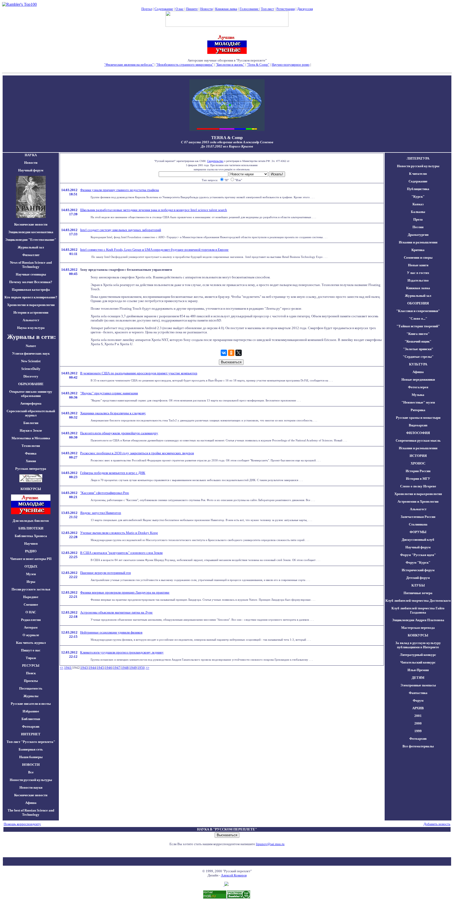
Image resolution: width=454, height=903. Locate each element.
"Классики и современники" (418, 311)
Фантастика (418, 693)
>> (147, 668)
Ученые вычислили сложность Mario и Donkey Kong (119, 533)
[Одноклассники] (231, 353)
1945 (100, 668)
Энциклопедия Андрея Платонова (418, 620)
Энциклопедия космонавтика (30, 232)
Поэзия (418, 227)
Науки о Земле (31, 430)
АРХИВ (418, 708)
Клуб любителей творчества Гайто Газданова (418, 610)
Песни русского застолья (31, 589)
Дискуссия (305, 9)
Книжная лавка (226, 9)
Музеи (31, 574)
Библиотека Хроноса (31, 536)
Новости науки (30, 787)
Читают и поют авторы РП (30, 559)
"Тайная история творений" (418, 326)
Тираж (31, 658)
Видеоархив (418, 425)
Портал (146, 9)
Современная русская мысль (418, 440)
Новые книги (418, 265)
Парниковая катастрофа (31, 290)
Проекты (31, 681)
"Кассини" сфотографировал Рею (104, 493)
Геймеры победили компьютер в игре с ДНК (112, 473)
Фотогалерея (418, 387)
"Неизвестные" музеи (418, 402)
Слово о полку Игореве (418, 486)
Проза (418, 219)
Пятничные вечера (418, 593)
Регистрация (285, 9)
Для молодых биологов (31, 521)
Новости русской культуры (31, 780)
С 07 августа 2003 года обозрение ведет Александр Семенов (227, 142)
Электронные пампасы (418, 685)
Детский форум (418, 578)
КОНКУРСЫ (418, 635)
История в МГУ (418, 479)
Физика (31, 453)
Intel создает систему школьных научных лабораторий (120, 230)
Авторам (31, 627)
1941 (67, 668)
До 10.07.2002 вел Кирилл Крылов (227, 146)
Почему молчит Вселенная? (30, 282)
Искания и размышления (418, 242)
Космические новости (30, 224)
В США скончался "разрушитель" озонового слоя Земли (121, 553)
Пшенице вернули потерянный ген (105, 573)
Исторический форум (418, 570)
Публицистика (418, 189)
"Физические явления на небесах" (129, 65)
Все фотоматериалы (418, 746)
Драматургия (418, 235)
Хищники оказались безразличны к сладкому (113, 413)
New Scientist (30, 361)
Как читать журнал (31, 643)
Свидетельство (215, 161)
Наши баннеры (31, 757)
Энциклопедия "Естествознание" (30, 240)
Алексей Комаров (234, 875)
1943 (84, 668)
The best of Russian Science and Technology (31, 812)
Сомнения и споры (418, 257)
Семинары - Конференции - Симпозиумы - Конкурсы (227, 69)
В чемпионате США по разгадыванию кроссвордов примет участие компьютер (138, 373)
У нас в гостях (418, 273)
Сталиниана (418, 524)
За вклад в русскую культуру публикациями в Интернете (418, 645)
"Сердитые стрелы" (418, 357)
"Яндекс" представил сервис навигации (109, 393)
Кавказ (418, 204)
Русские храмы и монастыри (418, 418)
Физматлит (30, 255)
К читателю (418, 174)
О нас (180, 9)
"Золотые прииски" (418, 349)
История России (418, 471)
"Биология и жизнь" (230, 65)
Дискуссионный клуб (418, 540)
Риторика (418, 410)
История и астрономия (30, 312)
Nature (31, 346)
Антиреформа (31, 403)
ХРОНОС (418, 463)
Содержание (163, 9)
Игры (31, 582)
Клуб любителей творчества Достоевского (418, 601)
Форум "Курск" (418, 562)
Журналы (30, 696)
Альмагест (31, 320)
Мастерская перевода (418, 628)
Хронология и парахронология (31, 305)
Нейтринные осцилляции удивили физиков (111, 632)
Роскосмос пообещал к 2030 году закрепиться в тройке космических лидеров (137, 453)
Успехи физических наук (31, 353)
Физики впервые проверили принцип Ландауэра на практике (124, 592)
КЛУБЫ (418, 585)
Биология (30, 423)
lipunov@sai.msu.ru (270, 844)
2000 (418, 723)
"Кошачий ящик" (418, 341)
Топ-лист (267, 9)
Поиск (31, 673)
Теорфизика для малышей (331, 65)
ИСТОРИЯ (418, 456)
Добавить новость (437, 824)
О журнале (31, 635)
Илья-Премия (418, 670)
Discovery (30, 376)
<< (61, 668)
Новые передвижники (418, 379)
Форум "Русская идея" (418, 555)
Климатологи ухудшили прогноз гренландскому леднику (122, 652)
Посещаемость (30, 688)
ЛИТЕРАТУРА (418, 158)
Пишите (192, 9)
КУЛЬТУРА (418, 364)
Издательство (418, 280)
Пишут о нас (30, 650)
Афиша (31, 803)
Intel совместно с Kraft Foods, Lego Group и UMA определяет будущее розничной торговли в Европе (154, 250)
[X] (238, 353)
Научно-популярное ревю (290, 65)
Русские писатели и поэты (31, 704)
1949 (133, 668)
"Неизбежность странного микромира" (184, 65)
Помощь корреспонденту (22, 824)
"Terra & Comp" (258, 65)
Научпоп (31, 543)
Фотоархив (30, 726)
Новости (206, 9)
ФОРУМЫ (418, 532)
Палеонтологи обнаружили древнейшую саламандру (119, 433)
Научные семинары (31, 274)
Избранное (31, 711)
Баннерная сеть (31, 749)
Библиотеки (31, 719)
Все (31, 772)
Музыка (418, 395)
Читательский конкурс (418, 662)
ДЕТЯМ (418, 678)
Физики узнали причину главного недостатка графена (119, 190)
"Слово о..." (418, 318)
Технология (31, 446)
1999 (418, 731)
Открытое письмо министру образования (30, 394)
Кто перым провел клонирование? (30, 297)
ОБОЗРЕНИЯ (418, 303)
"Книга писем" (418, 334)
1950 (141, 668)
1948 (124, 668)
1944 (92, 668)
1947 (116, 668)
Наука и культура (31, 328)
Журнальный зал (31, 247)
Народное (30, 597)
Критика (418, 250)
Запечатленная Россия (418, 517)
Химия (31, 461)
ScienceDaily (30, 369)
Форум (418, 700)
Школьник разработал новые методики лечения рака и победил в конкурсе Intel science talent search (153, 210)
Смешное (31, 604)
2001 (418, 716)
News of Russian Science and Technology (31, 265)
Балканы (418, 212)
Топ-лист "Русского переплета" (31, 742)
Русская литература (30, 469)
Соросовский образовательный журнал (31, 413)
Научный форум (30, 170)
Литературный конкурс (418, 655)
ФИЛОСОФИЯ (418, 433)
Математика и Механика (31, 438)
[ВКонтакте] (224, 353)
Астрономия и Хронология (418, 501)
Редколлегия (31, 620)
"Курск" (418, 196)
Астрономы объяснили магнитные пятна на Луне (116, 612)
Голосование (249, 9)
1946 (108, 668)
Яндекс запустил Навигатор (100, 513)
